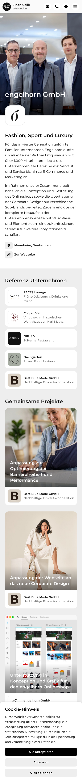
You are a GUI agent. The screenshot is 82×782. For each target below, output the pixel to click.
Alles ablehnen (41, 773)
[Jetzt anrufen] (57, 6)
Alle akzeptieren (41, 752)
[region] (41, 742)
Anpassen (41, 762)
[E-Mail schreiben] (47, 6)
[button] (75, 6)
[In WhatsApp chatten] (66, 6)
